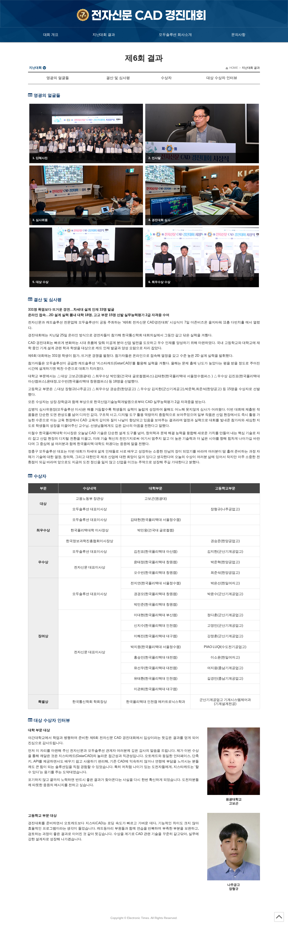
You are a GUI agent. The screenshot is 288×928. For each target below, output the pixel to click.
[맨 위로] (279, 917)
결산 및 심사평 (118, 78)
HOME (233, 67)
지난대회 (35, 67)
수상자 (166, 78)
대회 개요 (50, 35)
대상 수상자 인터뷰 (221, 78)
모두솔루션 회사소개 (175, 35)
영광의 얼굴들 (57, 78)
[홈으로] (144, 19)
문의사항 (238, 35)
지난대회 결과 (104, 35)
